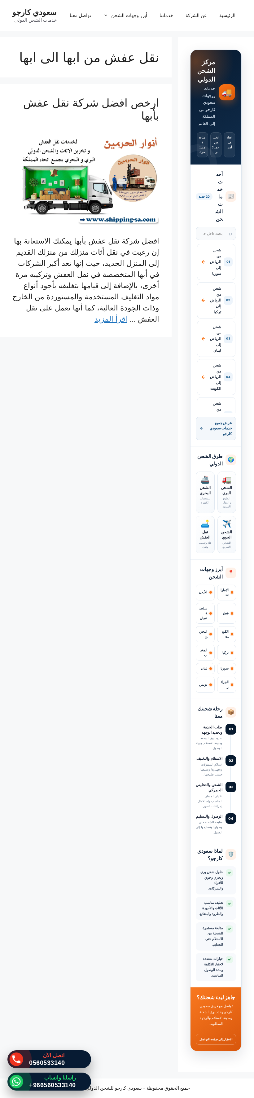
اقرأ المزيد (110, 318)
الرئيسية (227, 15)
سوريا (225, 668)
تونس (203, 685)
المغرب (203, 652)
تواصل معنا (80, 15)
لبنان (204, 668)
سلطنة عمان (203, 613)
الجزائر (225, 684)
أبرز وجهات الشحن (129, 15)
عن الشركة (196, 15)
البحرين (203, 634)
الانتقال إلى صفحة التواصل (216, 1039)
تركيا (225, 653)
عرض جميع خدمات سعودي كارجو (216, 428)
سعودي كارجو (34, 12)
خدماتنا (166, 15)
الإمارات (225, 592)
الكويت (225, 634)
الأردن (203, 592)
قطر (225, 613)
